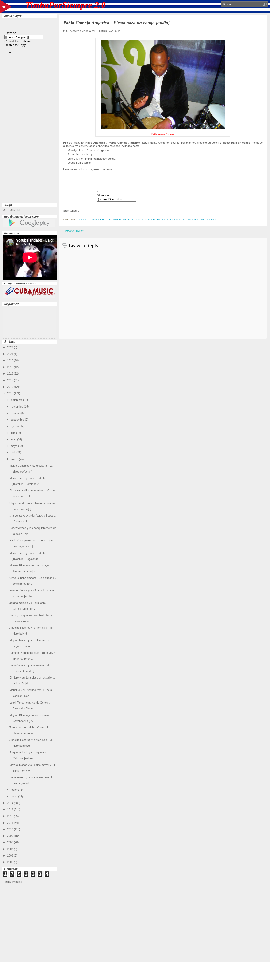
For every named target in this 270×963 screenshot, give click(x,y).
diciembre (17, 399)
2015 (10, 393)
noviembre (17, 406)
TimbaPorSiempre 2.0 (65, 5)
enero (14, 796)
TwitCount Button (73, 230)
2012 (10, 816)
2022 (10, 347)
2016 (10, 386)
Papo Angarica (190, 219)
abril (13, 452)
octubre (15, 413)
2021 (10, 354)
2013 (10, 809)
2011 (10, 822)
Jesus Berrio (98, 219)
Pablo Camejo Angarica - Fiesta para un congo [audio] (116, 22)
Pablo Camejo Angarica (167, 219)
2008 (10, 842)
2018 (10, 373)
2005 (10, 862)
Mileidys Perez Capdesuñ (137, 219)
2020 (10, 360)
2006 (10, 855)
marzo (15, 459)
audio (86, 219)
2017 (10, 380)
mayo (14, 446)
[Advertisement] (29, 139)
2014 (10, 803)
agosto (15, 426)
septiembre (18, 419)
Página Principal (13, 881)
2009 (10, 835)
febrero (15, 789)
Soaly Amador (208, 219)
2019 (10, 367)
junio (14, 439)
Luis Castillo (114, 219)
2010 (10, 829)
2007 (10, 849)
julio (13, 432)
